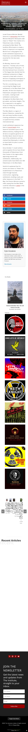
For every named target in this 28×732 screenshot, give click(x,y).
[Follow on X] (9, 656)
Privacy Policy (16, 725)
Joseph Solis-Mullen (16, 309)
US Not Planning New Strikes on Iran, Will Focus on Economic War (14, 634)
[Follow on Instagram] (12, 656)
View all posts (7, 264)
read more (14, 575)
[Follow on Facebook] (15, 656)
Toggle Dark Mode (14, 718)
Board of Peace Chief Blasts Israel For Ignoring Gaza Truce (14, 568)
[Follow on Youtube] (18, 656)
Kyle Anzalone (10, 29)
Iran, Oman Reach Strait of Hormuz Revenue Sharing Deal (14, 601)
